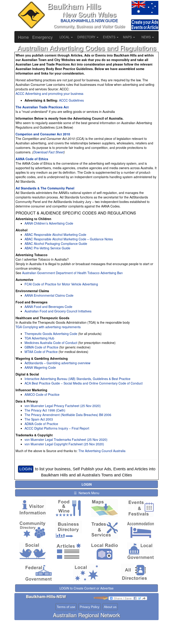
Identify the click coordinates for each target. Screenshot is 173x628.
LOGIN (25, 469)
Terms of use (66, 607)
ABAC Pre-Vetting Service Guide (47, 248)
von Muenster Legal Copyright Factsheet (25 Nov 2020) (64, 444)
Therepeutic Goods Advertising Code (51, 333)
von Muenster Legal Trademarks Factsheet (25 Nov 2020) (66, 439)
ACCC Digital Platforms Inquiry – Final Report (57, 428)
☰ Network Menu (86, 493)
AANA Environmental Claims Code (49, 295)
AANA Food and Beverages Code (48, 306)
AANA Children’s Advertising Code (49, 223)
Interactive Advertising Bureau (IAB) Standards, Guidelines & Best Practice (77, 378)
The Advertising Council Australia (101, 450)
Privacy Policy (89, 607)
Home (23, 37)
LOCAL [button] (65, 37)
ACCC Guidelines (71, 100)
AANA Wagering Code (40, 367)
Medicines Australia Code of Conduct (51, 342)
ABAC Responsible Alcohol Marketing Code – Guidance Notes (69, 239)
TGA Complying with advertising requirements (48, 327)
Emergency (42, 37)
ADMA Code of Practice (41, 423)
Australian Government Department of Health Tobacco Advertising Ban (72, 273)
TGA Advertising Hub (39, 338)
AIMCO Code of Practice (42, 394)
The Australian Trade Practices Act (42, 107)
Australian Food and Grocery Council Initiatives (58, 311)
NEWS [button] (146, 37)
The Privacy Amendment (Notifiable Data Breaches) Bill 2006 (68, 414)
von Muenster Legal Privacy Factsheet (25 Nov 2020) (63, 405)
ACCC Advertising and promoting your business (49, 93)
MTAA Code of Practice (41, 351)
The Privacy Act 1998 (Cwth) (45, 410)
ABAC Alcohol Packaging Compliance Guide (56, 243)
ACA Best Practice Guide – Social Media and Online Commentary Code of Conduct (84, 383)
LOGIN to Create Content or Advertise (86, 588)
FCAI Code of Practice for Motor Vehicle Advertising (61, 284)
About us (110, 607)
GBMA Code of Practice (41, 347)
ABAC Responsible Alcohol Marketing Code (55, 234)
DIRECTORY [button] (86, 37)
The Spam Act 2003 (39, 419)
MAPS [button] (128, 37)
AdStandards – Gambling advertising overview (57, 363)
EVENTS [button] (109, 37)
